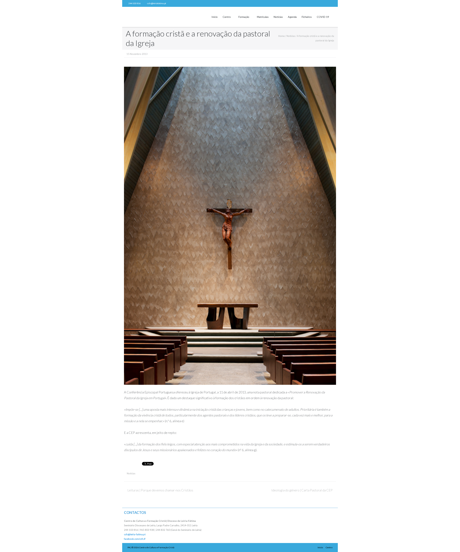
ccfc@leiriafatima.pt (156, 3)
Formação (243, 16)
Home (281, 36)
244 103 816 (134, 3)
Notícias (278, 16)
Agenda (292, 16)
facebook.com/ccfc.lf (134, 538)
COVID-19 (323, 16)
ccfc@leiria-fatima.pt (135, 534)
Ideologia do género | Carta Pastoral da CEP (302, 490)
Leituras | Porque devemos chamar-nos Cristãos (160, 490)
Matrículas (263, 16)
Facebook (333, 3)
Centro (227, 16)
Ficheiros (307, 16)
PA (129, 547)
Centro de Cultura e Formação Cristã (156, 547)
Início (214, 16)
